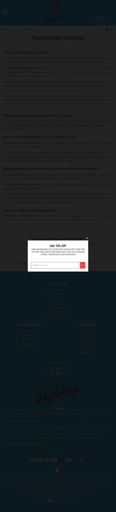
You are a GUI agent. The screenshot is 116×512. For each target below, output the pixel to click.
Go (83, 265)
